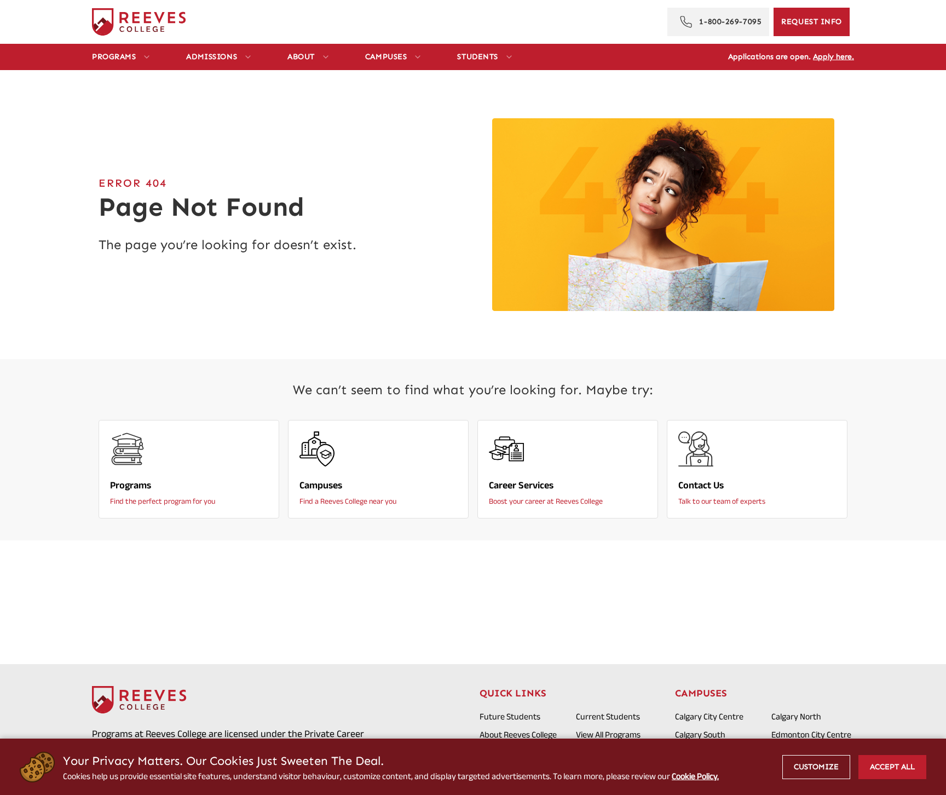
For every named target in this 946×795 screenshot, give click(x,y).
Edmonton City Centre (811, 734)
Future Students (510, 716)
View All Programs (608, 734)
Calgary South (700, 734)
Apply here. (833, 56)
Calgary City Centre (709, 716)
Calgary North (796, 716)
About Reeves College (518, 734)
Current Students (608, 716)
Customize (816, 766)
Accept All (892, 766)
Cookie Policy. (695, 776)
